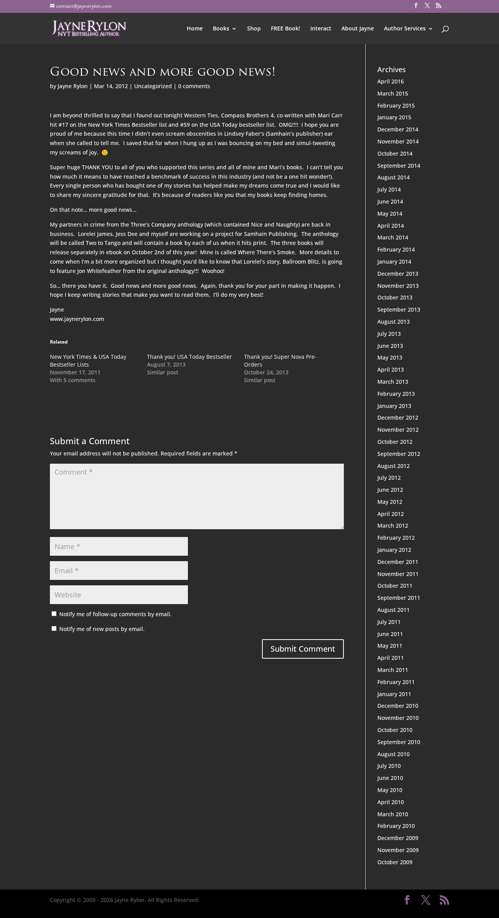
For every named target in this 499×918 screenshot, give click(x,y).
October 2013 (394, 297)
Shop (254, 29)
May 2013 (389, 357)
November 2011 (398, 574)
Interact (320, 29)
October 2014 (394, 153)
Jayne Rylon (73, 86)
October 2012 (394, 441)
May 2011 (389, 645)
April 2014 (390, 225)
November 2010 (398, 717)
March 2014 (392, 237)
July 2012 (389, 477)
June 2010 (390, 778)
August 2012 (393, 466)
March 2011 (392, 669)
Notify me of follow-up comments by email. (115, 614)
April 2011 (390, 657)
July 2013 (389, 333)
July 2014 (389, 189)
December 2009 (397, 838)
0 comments (194, 86)
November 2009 (398, 850)
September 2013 (398, 309)
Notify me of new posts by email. (102, 629)
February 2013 (396, 393)
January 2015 (394, 117)
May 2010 (389, 790)
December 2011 (397, 561)
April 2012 (390, 513)
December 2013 (397, 273)
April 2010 (390, 802)
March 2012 (392, 525)
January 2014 (394, 261)
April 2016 (390, 81)
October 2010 (394, 730)
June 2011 (390, 634)
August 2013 (393, 321)
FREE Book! (285, 29)
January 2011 (394, 694)
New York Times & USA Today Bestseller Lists (88, 360)
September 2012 (398, 453)
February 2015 (396, 105)
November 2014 (398, 141)
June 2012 (390, 489)
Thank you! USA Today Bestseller (189, 356)
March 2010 (392, 814)
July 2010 (389, 765)
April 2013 (390, 369)
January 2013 (394, 405)
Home (195, 29)
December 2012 (397, 417)
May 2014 (389, 213)
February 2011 (396, 682)
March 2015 (392, 93)
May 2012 (389, 501)
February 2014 (396, 249)
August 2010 (393, 754)
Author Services (405, 29)
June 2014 (390, 201)
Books (221, 29)
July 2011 (389, 622)
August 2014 (393, 177)
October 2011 (394, 585)
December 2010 (397, 705)
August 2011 (393, 609)
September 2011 (398, 597)
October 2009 (394, 862)
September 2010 (398, 742)
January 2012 (394, 549)
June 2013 (390, 345)
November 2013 (398, 285)
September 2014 (398, 165)
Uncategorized (153, 86)
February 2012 (396, 537)
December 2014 (397, 129)
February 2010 (396, 825)
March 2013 (392, 381)
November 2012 (398, 429)
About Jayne (358, 29)
